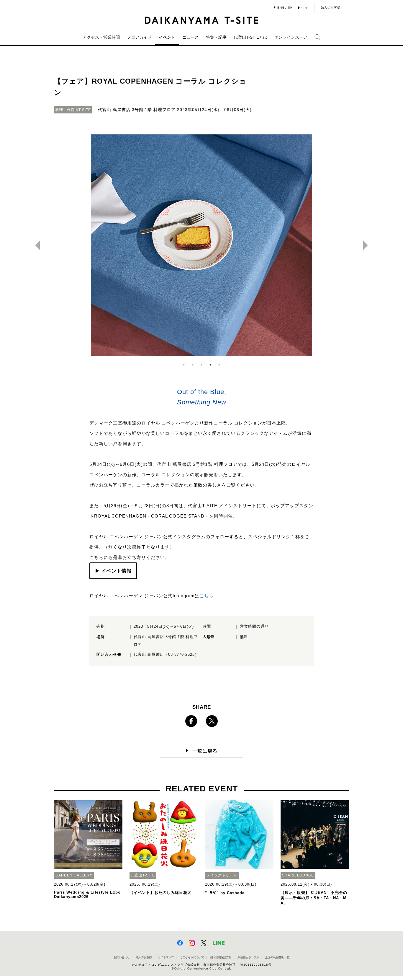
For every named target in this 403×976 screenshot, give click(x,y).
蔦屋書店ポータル (248, 957)
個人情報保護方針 (220, 957)
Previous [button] (35, 245)
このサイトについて (192, 957)
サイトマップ (166, 957)
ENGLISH (285, 7)
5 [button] (219, 365)
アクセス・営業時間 (101, 37)
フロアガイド (139, 37)
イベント (167, 37)
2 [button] (193, 365)
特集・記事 (216, 37)
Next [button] (368, 245)
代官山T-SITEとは (250, 37)
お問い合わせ (122, 957)
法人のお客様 (330, 7)
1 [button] (184, 365)
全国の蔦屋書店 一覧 (277, 957)
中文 (305, 7)
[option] (201, 245)
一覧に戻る (204, 751)
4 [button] (210, 365)
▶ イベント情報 (113, 570)
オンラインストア (290, 37)
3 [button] (201, 365)
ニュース (190, 37)
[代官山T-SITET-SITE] (201, 20)
